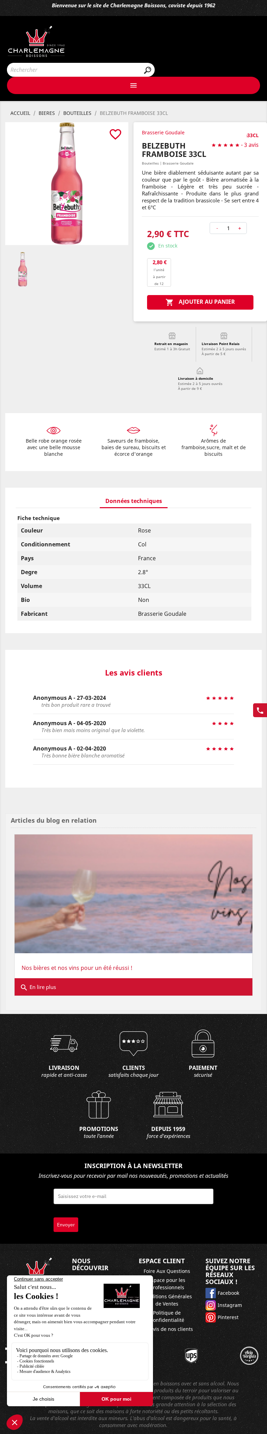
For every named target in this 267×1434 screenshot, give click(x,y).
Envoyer (66, 1225)
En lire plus (38, 987)
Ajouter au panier (200, 302)
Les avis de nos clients (167, 1329)
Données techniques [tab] (133, 501)
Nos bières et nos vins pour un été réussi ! (77, 968)
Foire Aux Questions (167, 1271)
